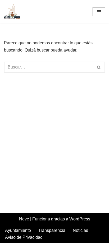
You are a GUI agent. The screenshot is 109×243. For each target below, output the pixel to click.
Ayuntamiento (18, 230)
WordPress (79, 219)
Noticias (80, 230)
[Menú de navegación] (99, 11)
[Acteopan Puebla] (13, 12)
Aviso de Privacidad (24, 237)
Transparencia (51, 230)
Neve (24, 219)
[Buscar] (99, 67)
